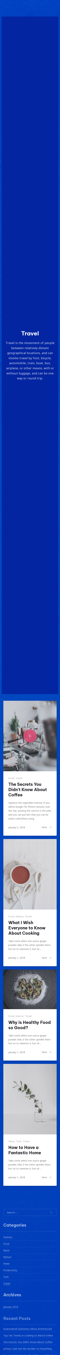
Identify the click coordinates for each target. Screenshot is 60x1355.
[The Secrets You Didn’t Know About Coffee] (30, 736)
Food (11, 778)
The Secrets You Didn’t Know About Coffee (27, 790)
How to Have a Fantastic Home (24, 1150)
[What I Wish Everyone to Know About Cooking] (30, 874)
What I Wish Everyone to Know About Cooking (27, 928)
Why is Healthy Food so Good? (29, 1025)
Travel (19, 778)
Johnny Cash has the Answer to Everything (27, 1348)
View (44, 827)
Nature (20, 916)
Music (6, 1250)
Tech (18, 1141)
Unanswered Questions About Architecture (27, 1328)
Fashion (7, 1237)
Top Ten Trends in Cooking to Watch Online (28, 1335)
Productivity (10, 1270)
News (11, 1141)
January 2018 (10, 1306)
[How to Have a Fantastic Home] (30, 1099)
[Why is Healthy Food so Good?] (30, 989)
